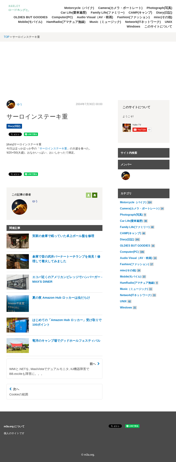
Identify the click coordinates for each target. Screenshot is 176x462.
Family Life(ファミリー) (107, 12)
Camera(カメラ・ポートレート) (120, 8)
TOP (6, 36)
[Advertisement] (88, 67)
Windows (133, 26)
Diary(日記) (164, 12)
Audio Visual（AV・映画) (95, 17)
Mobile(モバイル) (30, 22)
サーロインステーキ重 (53, 148)
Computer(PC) (62, 17)
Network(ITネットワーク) (143, 22)
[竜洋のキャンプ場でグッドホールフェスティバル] (53, 352)
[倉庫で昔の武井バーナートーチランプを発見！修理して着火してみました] (54, 268)
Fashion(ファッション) (133, 17)
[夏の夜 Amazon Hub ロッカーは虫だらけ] (48, 310)
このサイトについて (158, 26)
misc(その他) (163, 17)
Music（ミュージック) (105, 22)
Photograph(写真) (159, 8)
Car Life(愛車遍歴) (74, 12)
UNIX (168, 22)
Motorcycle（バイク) (79, 8)
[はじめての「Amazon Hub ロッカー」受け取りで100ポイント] (54, 331)
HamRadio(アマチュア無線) (65, 22)
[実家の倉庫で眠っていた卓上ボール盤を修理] (50, 247)
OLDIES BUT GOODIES (31, 17)
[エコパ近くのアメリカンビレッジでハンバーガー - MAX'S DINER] (54, 288)
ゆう (19, 104)
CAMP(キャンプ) (140, 12)
